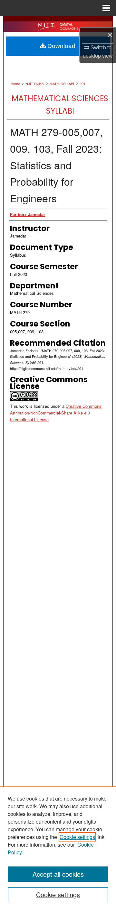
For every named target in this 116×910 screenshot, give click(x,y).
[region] (58, 848)
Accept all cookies (58, 874)
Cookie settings (77, 837)
